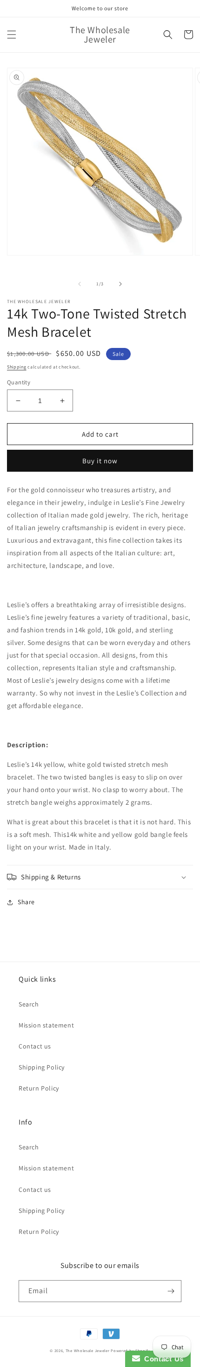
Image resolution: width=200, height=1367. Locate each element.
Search (29, 1004)
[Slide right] (120, 284)
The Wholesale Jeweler (88, 1350)
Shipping (17, 367)
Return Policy (39, 1088)
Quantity (18, 382)
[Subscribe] (170, 1291)
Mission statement (46, 1025)
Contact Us (162, 1359)
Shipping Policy (42, 1067)
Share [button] (26, 902)
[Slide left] (79, 284)
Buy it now (100, 460)
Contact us (35, 1046)
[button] (11, 34)
